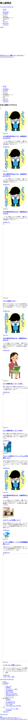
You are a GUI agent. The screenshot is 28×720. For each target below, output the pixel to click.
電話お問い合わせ (6, 55)
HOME (4, 681)
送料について (17, 717)
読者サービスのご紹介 (11, 693)
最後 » (13, 676)
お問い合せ (6, 711)
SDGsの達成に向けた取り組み (13, 705)
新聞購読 (8, 687)
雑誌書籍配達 (9, 690)
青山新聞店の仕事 (10, 702)
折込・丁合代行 (10, 692)
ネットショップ (10, 696)
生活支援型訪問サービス (12, 695)
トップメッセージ (10, 701)
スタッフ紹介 (9, 704)
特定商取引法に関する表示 (7, 717)
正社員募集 (8, 710)
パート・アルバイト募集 (12, 708)
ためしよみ (8, 686)
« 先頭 (4, 676)
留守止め (17, 55)
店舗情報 (8, 699)
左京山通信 (6, 683)
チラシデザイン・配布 (11, 689)
